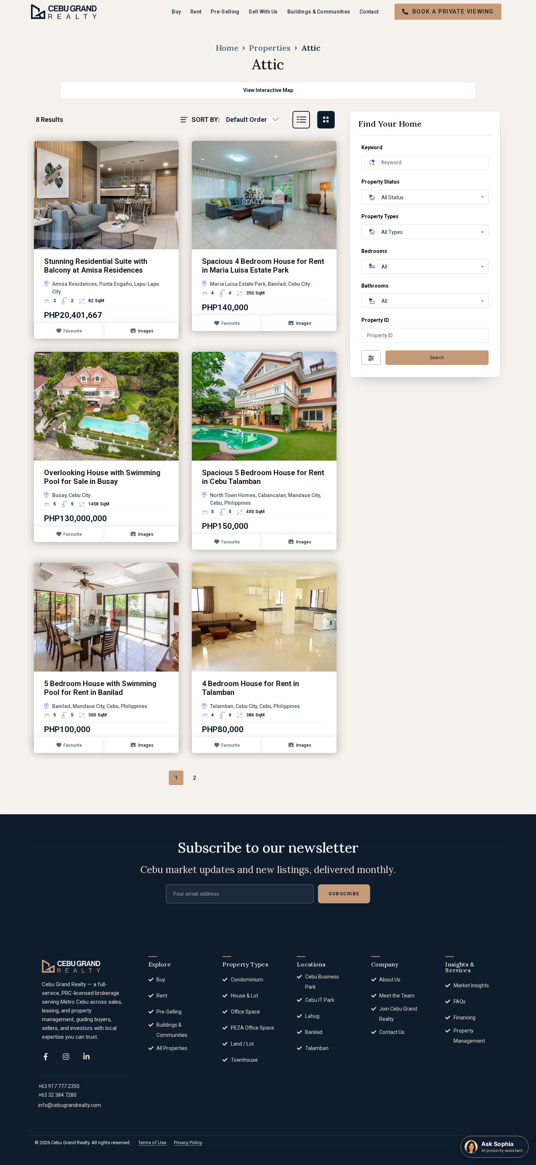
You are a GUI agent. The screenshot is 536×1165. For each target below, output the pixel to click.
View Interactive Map (268, 90)
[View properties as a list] (301, 119)
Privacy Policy (188, 1142)
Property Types (380, 216)
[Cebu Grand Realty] (64, 11)
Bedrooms (374, 251)
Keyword (371, 147)
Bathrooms (375, 286)
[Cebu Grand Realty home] (71, 966)
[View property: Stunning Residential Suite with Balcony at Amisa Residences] (106, 194)
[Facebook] (46, 1057)
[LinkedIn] (86, 1057)
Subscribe (344, 893)
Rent (195, 12)
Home (227, 48)
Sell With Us (263, 12)
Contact (369, 12)
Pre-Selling (225, 12)
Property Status (380, 182)
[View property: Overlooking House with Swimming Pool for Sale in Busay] (106, 405)
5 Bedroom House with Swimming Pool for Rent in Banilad (100, 688)
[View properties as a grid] (326, 119)
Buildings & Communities (318, 12)
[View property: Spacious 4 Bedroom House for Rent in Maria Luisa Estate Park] (264, 194)
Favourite (72, 331)
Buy (176, 12)
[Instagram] (66, 1057)
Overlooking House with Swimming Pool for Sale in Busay (102, 477)
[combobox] (252, 119)
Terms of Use (152, 1142)
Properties (270, 48)
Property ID (375, 320)
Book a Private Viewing (453, 11)
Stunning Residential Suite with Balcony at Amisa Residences (95, 265)
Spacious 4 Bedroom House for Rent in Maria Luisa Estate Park (263, 265)
